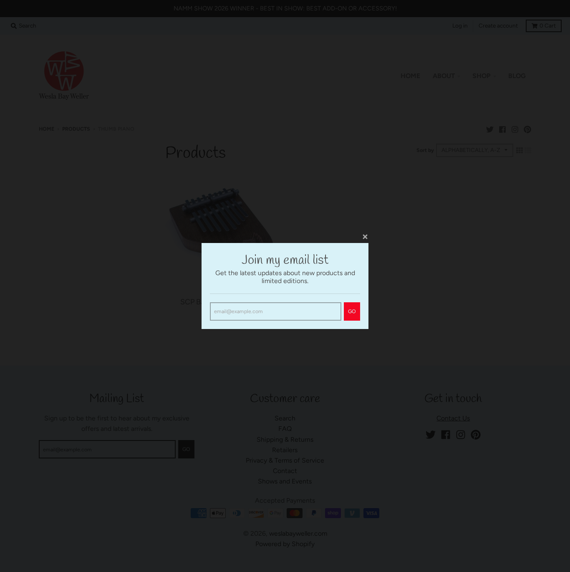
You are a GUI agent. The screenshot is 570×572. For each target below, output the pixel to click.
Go (352, 311)
